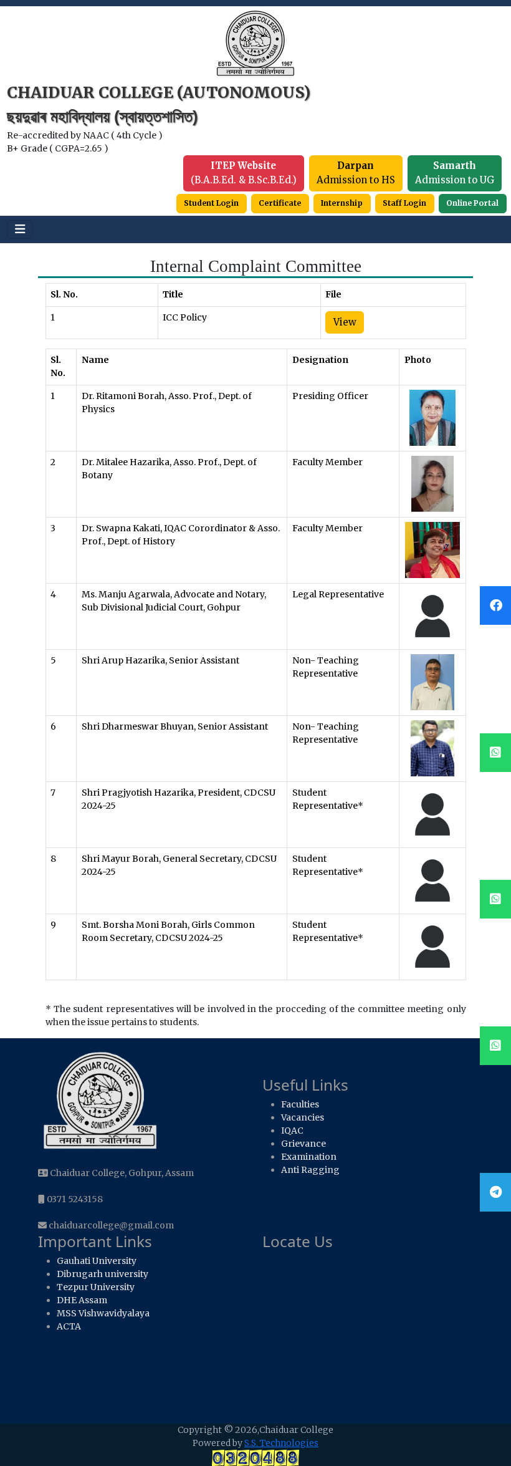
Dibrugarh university (102, 1274)
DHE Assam (82, 1300)
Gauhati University (96, 1260)
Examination (309, 1156)
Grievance (303, 1143)
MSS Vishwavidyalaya (103, 1313)
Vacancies (302, 1117)
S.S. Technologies (281, 1443)
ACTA (69, 1326)
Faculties (300, 1104)
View (344, 322)
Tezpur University (96, 1287)
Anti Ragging (310, 1169)
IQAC (292, 1130)
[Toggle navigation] (19, 229)
